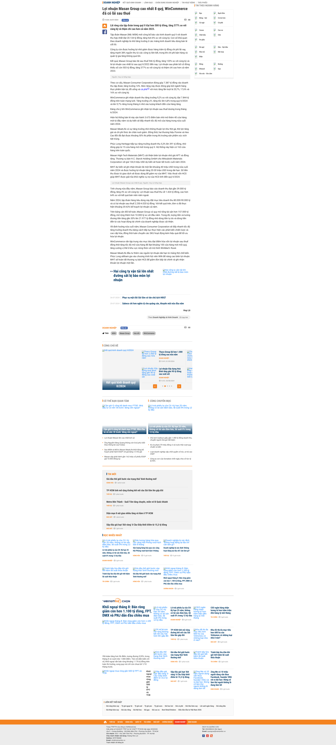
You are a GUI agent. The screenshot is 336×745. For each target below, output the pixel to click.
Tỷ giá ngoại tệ (127, 706)
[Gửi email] (189, 20)
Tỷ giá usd (138, 706)
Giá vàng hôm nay (112, 706)
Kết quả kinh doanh (132, 2)
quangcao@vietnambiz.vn (216, 731)
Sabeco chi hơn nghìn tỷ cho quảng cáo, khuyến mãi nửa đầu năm (153, 303)
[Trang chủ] (104, 26)
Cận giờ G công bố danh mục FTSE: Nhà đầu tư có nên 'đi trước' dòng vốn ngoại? (124, 430)
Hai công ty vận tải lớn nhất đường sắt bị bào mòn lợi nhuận (134, 275)
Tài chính (105, 581)
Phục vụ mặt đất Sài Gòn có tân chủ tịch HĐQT (144, 297)
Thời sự (109, 494)
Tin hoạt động (188, 2)
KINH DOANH (192, 722)
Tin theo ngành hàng (207, 5)
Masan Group (125, 333)
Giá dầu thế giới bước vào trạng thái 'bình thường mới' (131, 479)
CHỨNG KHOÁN (167, 722)
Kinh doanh (215, 689)
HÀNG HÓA (129, 722)
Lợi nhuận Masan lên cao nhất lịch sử (119, 438)
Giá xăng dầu (221, 706)
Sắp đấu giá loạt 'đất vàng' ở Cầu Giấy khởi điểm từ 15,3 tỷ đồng (136, 524)
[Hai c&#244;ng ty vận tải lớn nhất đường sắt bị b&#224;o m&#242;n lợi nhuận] (173, 280)
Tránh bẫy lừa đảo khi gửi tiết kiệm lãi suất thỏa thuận (116, 575)
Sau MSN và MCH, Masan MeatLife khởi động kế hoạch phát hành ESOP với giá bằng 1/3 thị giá (124, 451)
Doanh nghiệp (111, 2)
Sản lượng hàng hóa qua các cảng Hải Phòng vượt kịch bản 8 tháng (146, 549)
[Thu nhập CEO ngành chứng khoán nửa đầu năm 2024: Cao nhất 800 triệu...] (150, 356)
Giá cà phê (179, 706)
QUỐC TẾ (138, 722)
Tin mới (111, 474)
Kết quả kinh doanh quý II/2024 (121, 384)
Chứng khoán (164, 361)
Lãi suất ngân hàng (207, 706)
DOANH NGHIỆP (180, 722)
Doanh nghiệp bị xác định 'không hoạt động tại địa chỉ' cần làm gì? (177, 549)
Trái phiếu (202, 2)
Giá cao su (156, 710)
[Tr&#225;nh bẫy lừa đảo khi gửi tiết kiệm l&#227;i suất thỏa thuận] (116, 569)
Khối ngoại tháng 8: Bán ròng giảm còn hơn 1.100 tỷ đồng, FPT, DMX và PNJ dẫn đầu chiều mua (178, 581)
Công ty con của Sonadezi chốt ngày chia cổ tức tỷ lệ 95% (170, 460)
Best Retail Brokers (169, 710)
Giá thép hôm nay (112, 710)
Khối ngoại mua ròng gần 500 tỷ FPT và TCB (149, 683)
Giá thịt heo (137, 710)
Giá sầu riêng (126, 710)
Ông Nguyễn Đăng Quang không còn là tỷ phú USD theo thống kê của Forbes (124, 444)
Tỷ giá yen (148, 706)
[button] (155, 386)
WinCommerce (149, 333)
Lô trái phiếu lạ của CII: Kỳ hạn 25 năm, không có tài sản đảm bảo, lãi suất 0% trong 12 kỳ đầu (170, 429)
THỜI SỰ (112, 722)
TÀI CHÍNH (147, 722)
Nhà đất (109, 517)
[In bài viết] (186, 19)
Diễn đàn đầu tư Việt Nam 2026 (189, 710)
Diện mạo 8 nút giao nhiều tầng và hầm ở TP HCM (129, 513)
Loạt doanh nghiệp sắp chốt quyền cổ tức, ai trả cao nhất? (171, 453)
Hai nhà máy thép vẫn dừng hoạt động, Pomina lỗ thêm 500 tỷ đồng (171, 371)
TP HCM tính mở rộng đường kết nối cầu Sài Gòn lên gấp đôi (134, 490)
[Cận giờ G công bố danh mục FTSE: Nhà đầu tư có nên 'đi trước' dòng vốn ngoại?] (124, 419)
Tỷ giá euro (158, 706)
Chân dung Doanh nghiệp (167, 2)
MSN (114, 333)
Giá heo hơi (169, 706)
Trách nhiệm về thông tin (115, 742)
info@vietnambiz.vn (118, 740)
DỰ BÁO (120, 722)
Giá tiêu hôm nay (191, 706)
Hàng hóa (109, 483)
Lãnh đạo (148, 2)
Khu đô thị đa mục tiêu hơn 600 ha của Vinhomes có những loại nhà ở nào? (221, 634)
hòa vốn (137, 333)
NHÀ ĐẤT (156, 722)
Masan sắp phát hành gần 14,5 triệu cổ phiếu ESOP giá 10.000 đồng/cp (125, 458)
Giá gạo (146, 710)
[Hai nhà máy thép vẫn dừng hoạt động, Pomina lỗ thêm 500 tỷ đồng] (150, 373)
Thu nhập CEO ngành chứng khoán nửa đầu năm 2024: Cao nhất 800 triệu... (171, 355)
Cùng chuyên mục (160, 400)
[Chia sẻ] (104, 32)
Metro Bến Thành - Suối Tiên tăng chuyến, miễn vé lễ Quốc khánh (137, 502)
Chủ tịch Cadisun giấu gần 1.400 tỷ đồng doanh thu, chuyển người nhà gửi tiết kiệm (171, 439)
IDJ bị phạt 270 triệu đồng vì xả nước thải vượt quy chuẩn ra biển (170, 446)
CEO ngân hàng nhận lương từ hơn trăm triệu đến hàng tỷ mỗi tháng (221, 610)
